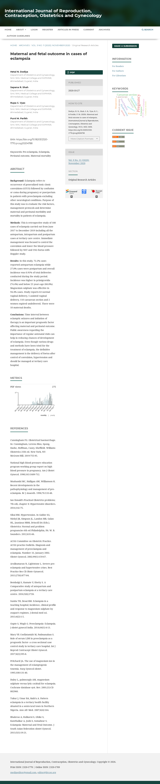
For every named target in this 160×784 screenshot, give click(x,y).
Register (47, 29)
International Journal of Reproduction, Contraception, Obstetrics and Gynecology (53, 13)
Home (8, 29)
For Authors (118, 70)
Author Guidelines (18, 36)
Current (88, 29)
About (20, 29)
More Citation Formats (82, 138)
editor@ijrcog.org (47, 772)
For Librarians (119, 75)
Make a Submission (125, 46)
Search (148, 29)
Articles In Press (68, 29)
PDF (72, 72)
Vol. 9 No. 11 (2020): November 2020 (51, 45)
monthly (44, 415)
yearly (52, 415)
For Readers (118, 66)
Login (34, 29)
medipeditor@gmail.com (23, 772)
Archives (104, 29)
